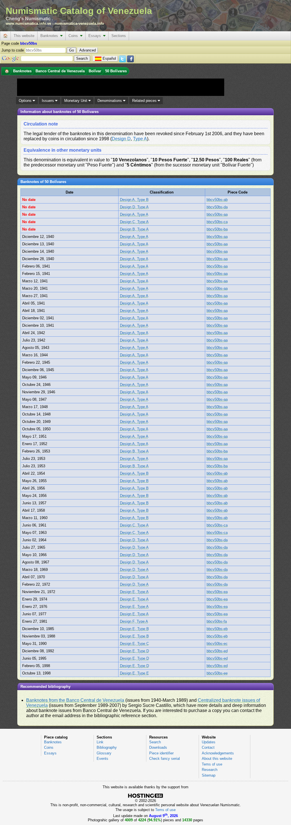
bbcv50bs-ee (217, 673)
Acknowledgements (218, 753)
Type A (140, 138)
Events (102, 758)
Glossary (104, 753)
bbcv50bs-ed (217, 651)
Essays (95, 36)
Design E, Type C (134, 643)
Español (109, 58)
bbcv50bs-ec (217, 643)
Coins (74, 36)
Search (155, 742)
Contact (208, 747)
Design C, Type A (134, 222)
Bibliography (107, 747)
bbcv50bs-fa (217, 621)
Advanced (87, 50)
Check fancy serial (164, 758)
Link (100, 742)
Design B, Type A (134, 229)
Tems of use (212, 764)
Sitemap (208, 775)
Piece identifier (161, 753)
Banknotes (50, 36)
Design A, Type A (134, 214)
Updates (208, 742)
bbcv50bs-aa (217, 214)
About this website (217, 758)
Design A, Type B (134, 199)
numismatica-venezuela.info (79, 23)
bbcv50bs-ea (217, 592)
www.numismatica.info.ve (28, 23)
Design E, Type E (134, 673)
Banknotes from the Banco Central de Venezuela (75, 700)
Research (209, 770)
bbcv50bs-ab (217, 199)
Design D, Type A (134, 207)
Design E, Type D (134, 651)
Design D (121, 138)
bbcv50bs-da (217, 207)
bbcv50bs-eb (217, 629)
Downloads (158, 747)
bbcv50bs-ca (217, 222)
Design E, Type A (134, 592)
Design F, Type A (134, 621)
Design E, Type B (134, 629)
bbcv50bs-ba (217, 229)
